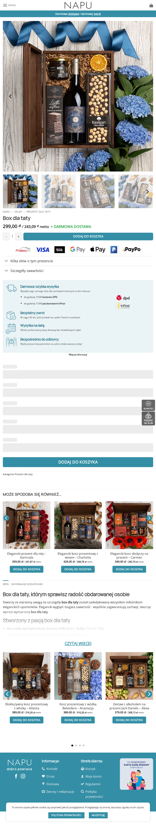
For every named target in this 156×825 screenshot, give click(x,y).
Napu (6, 211)
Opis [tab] (6, 584)
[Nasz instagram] (23, 776)
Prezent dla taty (38, 211)
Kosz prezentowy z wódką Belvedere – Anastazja (78, 706)
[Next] (145, 96)
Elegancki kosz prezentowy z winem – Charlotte (78, 556)
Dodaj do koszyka (78, 462)
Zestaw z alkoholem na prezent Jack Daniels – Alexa (129, 706)
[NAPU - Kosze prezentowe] (78, 5)
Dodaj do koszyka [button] (26, 569)
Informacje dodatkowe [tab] (27, 584)
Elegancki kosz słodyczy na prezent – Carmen (129, 556)
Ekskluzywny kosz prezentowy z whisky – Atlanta (26, 706)
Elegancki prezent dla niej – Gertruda (26, 556)
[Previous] (10, 96)
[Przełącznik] (6, 261)
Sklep (18, 211)
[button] (9, 5)
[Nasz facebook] (16, 776)
